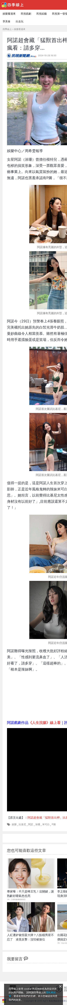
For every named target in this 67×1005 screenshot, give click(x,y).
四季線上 (7, 29)
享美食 (6, 21)
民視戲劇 (26, 13)
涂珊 (37, 824)
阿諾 (30, 824)
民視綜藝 (41, 13)
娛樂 (14, 824)
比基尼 (22, 824)
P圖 (54, 824)
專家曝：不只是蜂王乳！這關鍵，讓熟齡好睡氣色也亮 (30, 893)
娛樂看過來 (9, 13)
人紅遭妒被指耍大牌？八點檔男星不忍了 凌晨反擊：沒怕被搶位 (30, 937)
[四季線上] (13, 5)
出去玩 (19, 21)
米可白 (46, 824)
